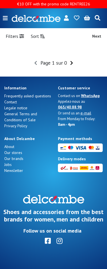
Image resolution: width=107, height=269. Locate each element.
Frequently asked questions (27, 95)
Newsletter (13, 170)
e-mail (85, 113)
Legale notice (15, 107)
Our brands (13, 158)
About (9, 146)
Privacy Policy (15, 125)
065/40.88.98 (70, 107)
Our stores (13, 152)
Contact (10, 101)
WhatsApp (90, 95)
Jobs (8, 164)
